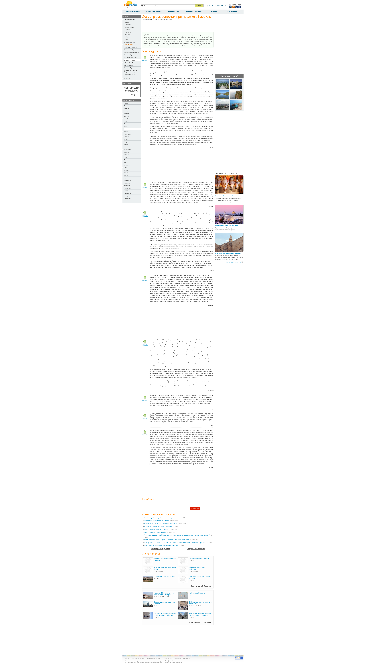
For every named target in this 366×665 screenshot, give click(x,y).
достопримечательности (153, 658)
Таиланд (126, 170)
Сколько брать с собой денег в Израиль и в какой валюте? (166, 540)
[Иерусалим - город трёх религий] (229, 223)
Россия (126, 162)
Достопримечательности (132, 52)
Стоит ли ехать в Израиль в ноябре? (158, 526)
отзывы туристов (133, 12)
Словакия (127, 165)
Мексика (126, 155)
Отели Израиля (128, 62)
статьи (127, 658)
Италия (126, 139)
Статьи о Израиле (129, 55)
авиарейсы (186, 658)
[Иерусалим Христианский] (229, 193)
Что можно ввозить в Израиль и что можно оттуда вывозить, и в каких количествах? (177, 535)
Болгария (127, 111)
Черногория (127, 188)
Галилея (127, 22)
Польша (126, 160)
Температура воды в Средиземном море (130, 71)
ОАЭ (125, 157)
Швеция (126, 196)
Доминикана (128, 124)
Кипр (125, 142)
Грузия (126, 121)
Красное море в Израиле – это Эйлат (165, 568)
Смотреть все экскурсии (233, 262)
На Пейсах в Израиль (197, 593)
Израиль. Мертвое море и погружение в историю (164, 594)
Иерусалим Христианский (224, 196)
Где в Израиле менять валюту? (156, 529)
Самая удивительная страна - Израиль (165, 603)
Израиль (126, 129)
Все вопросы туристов (160, 549)
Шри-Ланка (127, 198)
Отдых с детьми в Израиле (199, 558)
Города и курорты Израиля (164, 576)
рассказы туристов (154, 12)
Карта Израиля (128, 65)
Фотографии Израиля (130, 57)
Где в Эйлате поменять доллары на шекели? (161, 545)
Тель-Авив (128, 34)
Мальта (126, 152)
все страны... (128, 201)
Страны (144, 19)
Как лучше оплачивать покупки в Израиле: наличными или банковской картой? (174, 542)
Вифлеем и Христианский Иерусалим (228, 253)
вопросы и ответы (231, 12)
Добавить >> (195, 508)
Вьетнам (126, 116)
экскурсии (178, 658)
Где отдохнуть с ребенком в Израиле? (199, 577)
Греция (126, 119)
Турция (126, 175)
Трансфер (127, 78)
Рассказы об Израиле (130, 50)
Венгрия (126, 113)
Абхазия (126, 103)
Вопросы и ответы (129, 60)
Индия (126, 131)
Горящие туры (173, 12)
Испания (126, 137)
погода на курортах (194, 12)
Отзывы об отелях (129, 42)
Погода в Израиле (129, 68)
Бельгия (126, 108)
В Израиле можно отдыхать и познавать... (200, 603)
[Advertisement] (177, 26)
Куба (125, 147)
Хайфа (127, 37)
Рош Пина (128, 32)
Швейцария (127, 193)
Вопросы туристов (166, 19)
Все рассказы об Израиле (200, 622)
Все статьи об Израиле (201, 586)
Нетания (127, 29)
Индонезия (127, 134)
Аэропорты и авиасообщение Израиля (165, 559)
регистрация (221, 6)
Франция (127, 183)
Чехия (126, 191)
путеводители (168, 658)
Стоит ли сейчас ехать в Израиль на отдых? (160, 524)
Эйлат (126, 39)
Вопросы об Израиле (196, 549)
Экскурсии (213, 12)
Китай (126, 144)
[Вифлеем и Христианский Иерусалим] (229, 251)
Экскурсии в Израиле (130, 47)
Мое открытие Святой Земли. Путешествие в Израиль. (200, 614)
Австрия (126, 106)
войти (211, 6)
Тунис (126, 173)
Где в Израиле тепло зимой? (155, 532)
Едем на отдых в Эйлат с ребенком (198, 568)
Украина (126, 178)
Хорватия (127, 185)
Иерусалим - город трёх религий (226, 225)
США (125, 167)
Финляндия (127, 180)
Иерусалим (128, 24)
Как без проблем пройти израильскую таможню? (162, 518)
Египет (126, 126)
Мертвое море (129, 27)
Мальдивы (127, 149)
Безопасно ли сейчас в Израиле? (156, 521)
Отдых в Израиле (129, 19)
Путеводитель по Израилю (129, 75)
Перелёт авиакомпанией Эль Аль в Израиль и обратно (165, 614)
